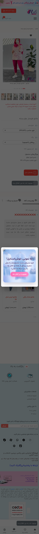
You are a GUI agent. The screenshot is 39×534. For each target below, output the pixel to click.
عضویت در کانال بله (19, 274)
